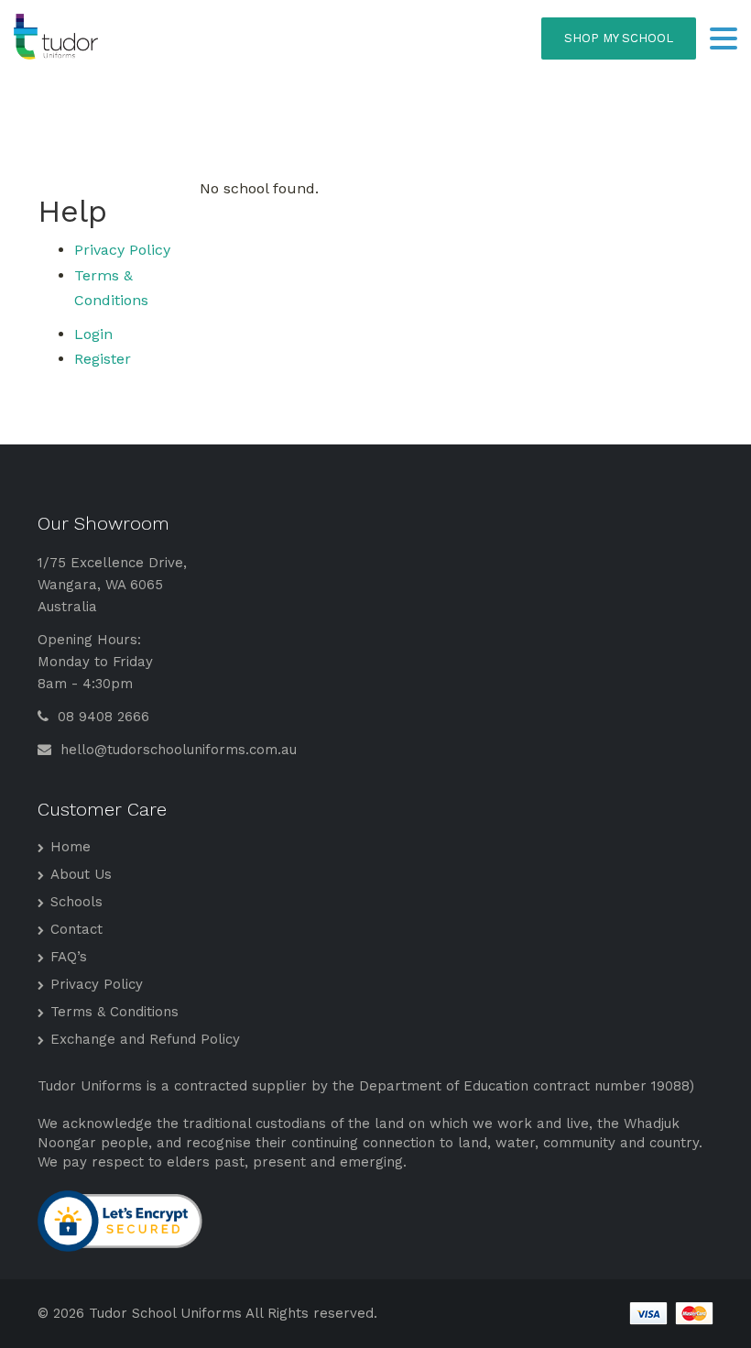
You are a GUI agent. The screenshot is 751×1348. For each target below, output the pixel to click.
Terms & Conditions (114, 1011)
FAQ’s (68, 956)
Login (93, 334)
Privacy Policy (122, 249)
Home (70, 846)
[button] (723, 40)
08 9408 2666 (101, 716)
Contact (76, 929)
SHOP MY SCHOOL (618, 38)
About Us (81, 874)
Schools (76, 901)
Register (102, 358)
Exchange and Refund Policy (145, 1039)
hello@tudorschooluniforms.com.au (176, 749)
